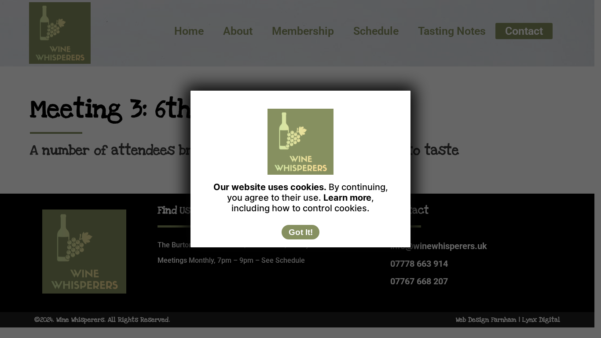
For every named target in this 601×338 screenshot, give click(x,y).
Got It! (301, 232)
